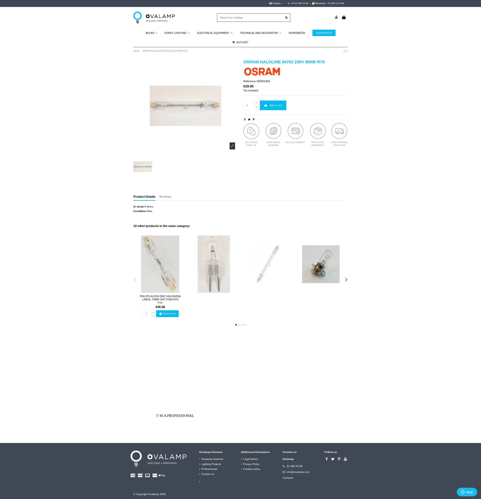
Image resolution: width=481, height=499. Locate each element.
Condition (139, 211)
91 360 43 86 (295, 466)
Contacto (288, 477)
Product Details (144, 196)
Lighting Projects (211, 464)
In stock (138, 206)
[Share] (245, 119)
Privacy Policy (251, 464)
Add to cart (275, 105)
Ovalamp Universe (212, 458)
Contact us (207, 474)
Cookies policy (251, 468)
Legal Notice (250, 458)
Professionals (209, 468)
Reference (249, 81)
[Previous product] (344, 51)
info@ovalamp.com (298, 471)
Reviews (165, 196)
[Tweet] (249, 119)
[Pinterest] (254, 119)
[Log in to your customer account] (336, 17)
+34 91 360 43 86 (299, 3)
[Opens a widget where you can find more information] (467, 492)
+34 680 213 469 (335, 3)
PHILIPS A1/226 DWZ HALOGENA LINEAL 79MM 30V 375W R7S (160, 298)
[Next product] (347, 51)
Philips (160, 302)
